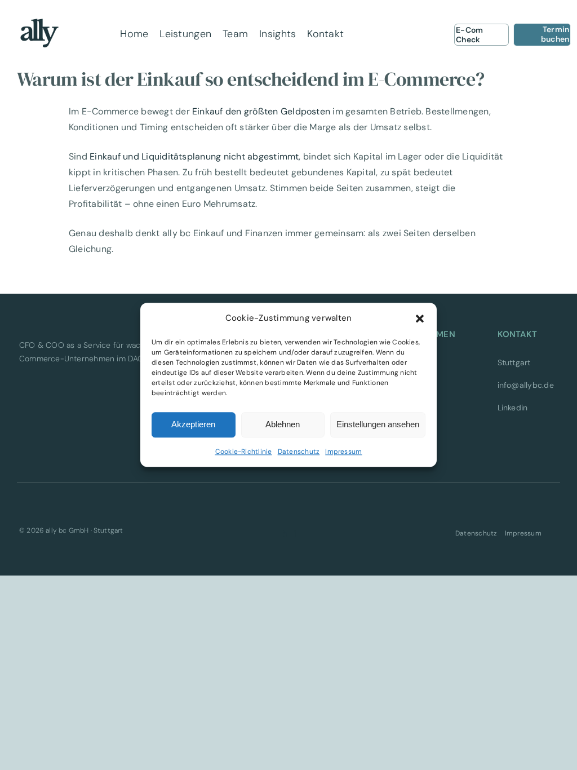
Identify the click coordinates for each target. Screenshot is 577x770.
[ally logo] (39, 15)
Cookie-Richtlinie (243, 451)
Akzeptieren (193, 425)
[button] (419, 318)
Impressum (343, 451)
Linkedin (513, 407)
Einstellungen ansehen (377, 425)
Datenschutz (299, 451)
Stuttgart (514, 362)
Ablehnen (282, 425)
